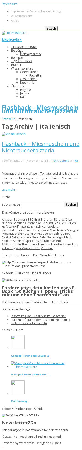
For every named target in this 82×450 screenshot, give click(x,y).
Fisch (55, 160)
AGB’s (15, 21)
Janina (24, 93)
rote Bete (32, 237)
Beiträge (17, 50)
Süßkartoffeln (11, 244)
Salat (42, 237)
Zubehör (47, 248)
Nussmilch (30, 234)
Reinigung (18, 237)
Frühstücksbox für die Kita (29, 323)
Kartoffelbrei (50, 226)
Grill (63, 223)
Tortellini (57, 244)
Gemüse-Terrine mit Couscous (30, 355)
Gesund (64, 160)
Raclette (35, 75)
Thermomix (29, 244)
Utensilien (70, 244)
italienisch (34, 226)
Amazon (7, 219)
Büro (57, 219)
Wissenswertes (22, 68)
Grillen (71, 223)
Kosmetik (27, 82)
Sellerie (7, 241)
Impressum (9, 4)
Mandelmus (58, 230)
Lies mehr (8, 189)
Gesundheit (28, 79)
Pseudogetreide (48, 234)
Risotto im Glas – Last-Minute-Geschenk (38, 316)
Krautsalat (42, 230)
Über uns (17, 86)
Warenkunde (29, 72)
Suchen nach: (11, 204)
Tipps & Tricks (21, 61)
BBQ (31, 219)
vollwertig (8, 248)
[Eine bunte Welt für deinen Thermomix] (14, 33)
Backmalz (20, 219)
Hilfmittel (20, 226)
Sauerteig (54, 237)
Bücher (16, 64)
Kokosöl (28, 230)
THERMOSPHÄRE (24, 47)
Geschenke (33, 223)
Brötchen (47, 219)
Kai (22, 96)
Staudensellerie (51, 241)
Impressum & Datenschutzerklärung (36, 11)
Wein (19, 248)
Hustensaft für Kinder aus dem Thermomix (40, 320)
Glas (57, 223)
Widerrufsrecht (21, 16)
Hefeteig (8, 226)
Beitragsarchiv (30, 54)
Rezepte (17, 57)
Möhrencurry (19, 401)
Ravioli (6, 237)
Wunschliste (31, 248)
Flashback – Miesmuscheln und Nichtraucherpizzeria (40, 147)
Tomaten (44, 244)
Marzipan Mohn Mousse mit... (29, 374)
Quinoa (65, 234)
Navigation (12, 40)
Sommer (19, 241)
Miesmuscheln (12, 234)
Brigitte (25, 89)
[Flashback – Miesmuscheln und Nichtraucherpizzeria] (14, 134)
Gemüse (18, 223)
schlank (66, 237)
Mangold (73, 230)
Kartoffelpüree (12, 230)
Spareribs (32, 241)
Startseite (8, 119)
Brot (37, 219)
